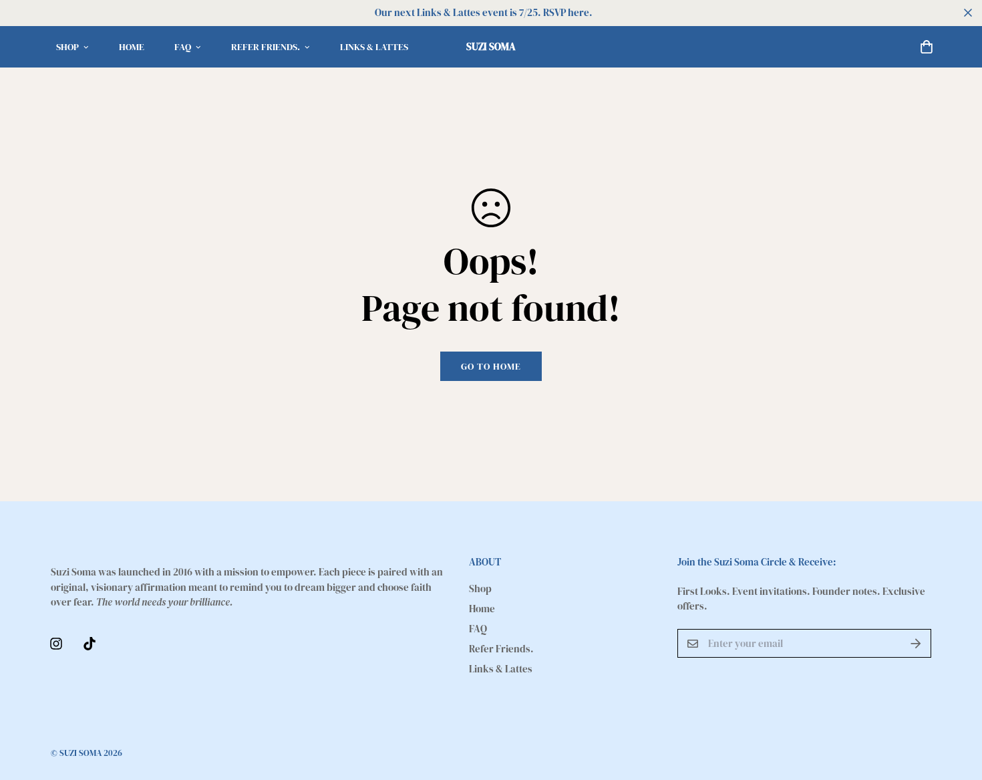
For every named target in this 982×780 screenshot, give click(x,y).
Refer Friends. (265, 46)
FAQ (182, 46)
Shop (67, 46)
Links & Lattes (374, 46)
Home (131, 46)
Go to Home (491, 366)
